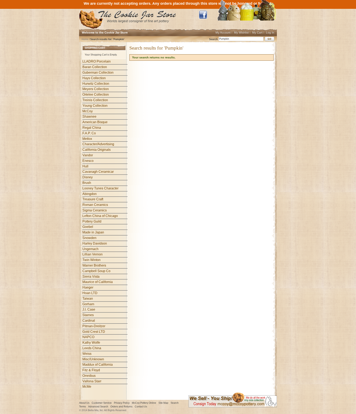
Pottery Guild (91, 221)
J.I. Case (88, 309)
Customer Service (102, 402)
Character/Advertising (98, 144)
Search (213, 39)
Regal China (91, 127)
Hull (85, 166)
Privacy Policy (122, 402)
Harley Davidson (94, 243)
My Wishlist (241, 32)
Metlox (87, 138)
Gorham (88, 304)
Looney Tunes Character (100, 188)
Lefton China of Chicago (100, 216)
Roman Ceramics (95, 204)
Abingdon (89, 194)
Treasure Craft (92, 199)
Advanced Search (98, 406)
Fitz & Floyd (91, 370)
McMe (86, 386)
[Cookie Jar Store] (127, 19)
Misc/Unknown (93, 359)
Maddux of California (97, 364)
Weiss (86, 353)
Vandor (87, 155)
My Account (223, 32)
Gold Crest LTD (93, 331)
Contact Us (141, 406)
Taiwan (87, 298)
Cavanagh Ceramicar (98, 171)
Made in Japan (93, 232)
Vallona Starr (91, 381)
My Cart (257, 32)
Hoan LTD (89, 293)
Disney (87, 177)
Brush (86, 182)
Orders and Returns (121, 406)
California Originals (96, 149)
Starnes (88, 315)
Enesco (88, 160)
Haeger (87, 287)
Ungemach (90, 249)
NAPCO (88, 337)
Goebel (87, 226)
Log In (270, 32)
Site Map (163, 402)
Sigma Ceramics (94, 210)
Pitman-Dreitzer (93, 326)
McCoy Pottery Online (144, 402)
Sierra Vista (91, 276)
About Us (84, 402)
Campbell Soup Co (96, 271)
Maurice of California (97, 282)
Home (85, 39)
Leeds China (91, 348)
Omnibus (89, 375)
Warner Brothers (94, 265)
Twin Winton (91, 260)
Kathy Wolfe (91, 342)
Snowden (89, 238)
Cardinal (88, 320)
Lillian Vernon (92, 254)
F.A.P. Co (89, 133)
